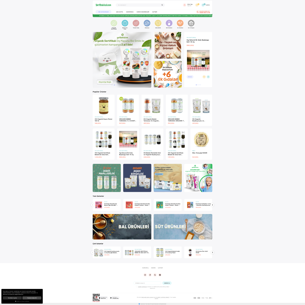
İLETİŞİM (160, 267)
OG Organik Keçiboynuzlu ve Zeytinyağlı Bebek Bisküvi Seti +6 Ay (198, 120)
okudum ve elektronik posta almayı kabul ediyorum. (153, 287)
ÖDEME (153, 267)
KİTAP (105, 201)
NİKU (193, 150)
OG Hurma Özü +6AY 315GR (202, 252)
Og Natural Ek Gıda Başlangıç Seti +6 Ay (198, 41)
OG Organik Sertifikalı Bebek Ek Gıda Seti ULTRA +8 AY (102, 154)
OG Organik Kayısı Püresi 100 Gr (103, 120)
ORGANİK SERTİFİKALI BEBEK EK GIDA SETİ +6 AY (141, 252)
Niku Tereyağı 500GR (199, 153)
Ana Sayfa (119, 12)
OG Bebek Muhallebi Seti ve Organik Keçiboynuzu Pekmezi (152, 154)
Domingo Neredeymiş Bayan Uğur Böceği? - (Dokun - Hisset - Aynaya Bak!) (111, 204)
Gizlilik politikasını (142, 286)
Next (212, 205)
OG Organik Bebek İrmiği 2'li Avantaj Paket (172, 252)
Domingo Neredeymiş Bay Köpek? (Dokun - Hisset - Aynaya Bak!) (142, 204)
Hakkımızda (130, 12)
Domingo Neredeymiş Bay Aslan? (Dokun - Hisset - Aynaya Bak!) (172, 204)
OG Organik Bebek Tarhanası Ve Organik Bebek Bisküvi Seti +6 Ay (152, 120)
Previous (92, 205)
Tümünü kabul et (32, 298)
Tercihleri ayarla (12, 298)
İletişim (154, 12)
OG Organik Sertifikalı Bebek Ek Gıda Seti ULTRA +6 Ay (175, 154)
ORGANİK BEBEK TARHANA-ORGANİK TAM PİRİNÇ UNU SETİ (177, 120)
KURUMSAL (145, 267)
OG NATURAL (191, 37)
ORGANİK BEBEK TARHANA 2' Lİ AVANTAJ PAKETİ (128, 120)
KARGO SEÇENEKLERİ (143, 12)
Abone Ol (167, 283)
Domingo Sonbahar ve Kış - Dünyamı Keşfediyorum (203, 204)
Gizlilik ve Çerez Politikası (22, 301)
